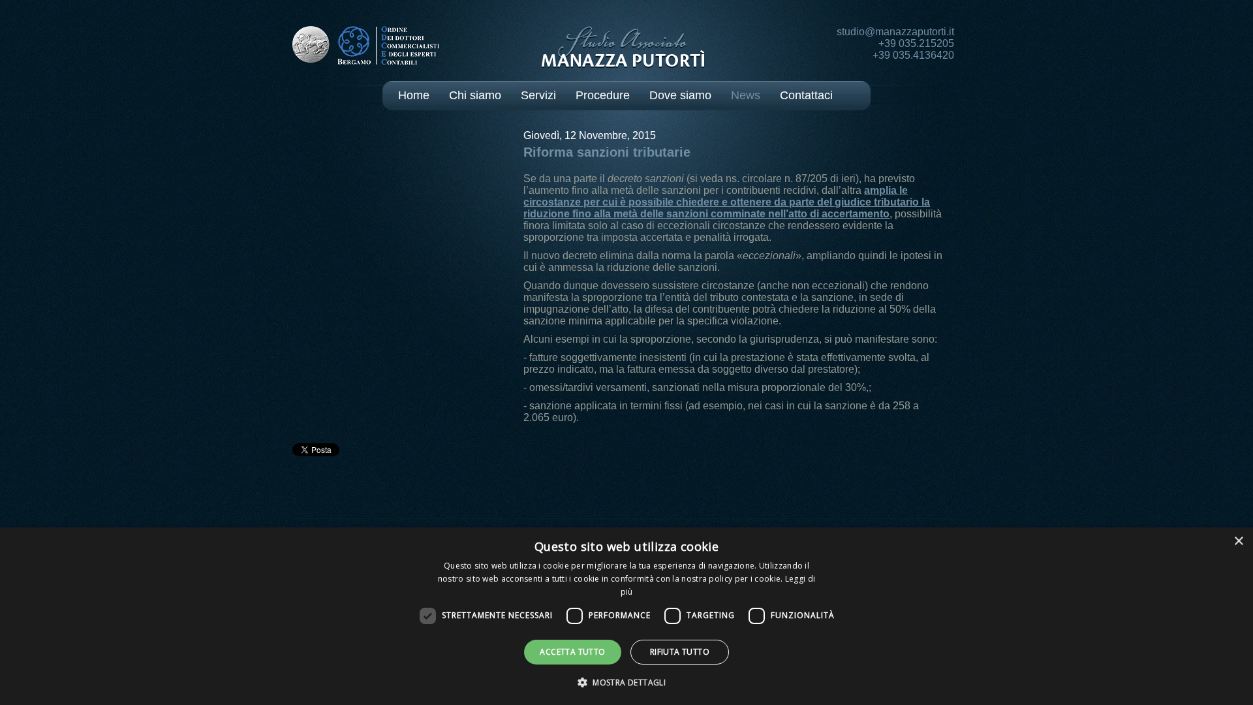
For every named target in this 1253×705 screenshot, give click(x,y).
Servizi (538, 95)
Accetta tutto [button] (572, 651)
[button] (626, 681)
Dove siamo (680, 95)
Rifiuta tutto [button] (679, 651)
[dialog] (626, 616)
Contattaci (806, 95)
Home (413, 95)
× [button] (1238, 541)
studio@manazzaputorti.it (895, 31)
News (745, 95)
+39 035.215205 (916, 43)
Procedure (603, 95)
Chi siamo (475, 95)
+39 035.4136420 (913, 55)
